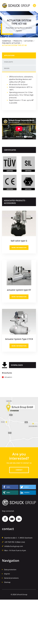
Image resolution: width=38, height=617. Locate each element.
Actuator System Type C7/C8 (19, 339)
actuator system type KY (19, 290)
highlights (8, 62)
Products (17, 41)
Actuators (8, 377)
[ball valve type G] (19, 211)
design (6, 68)
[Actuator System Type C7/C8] (19, 310)
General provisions (11, 578)
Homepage (6, 41)
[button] (10, 487)
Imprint (7, 574)
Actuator (28, 41)
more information (19, 248)
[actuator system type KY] (19, 260)
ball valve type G (19, 240)
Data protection (10, 569)
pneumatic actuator (11, 43)
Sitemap (7, 582)
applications (9, 55)
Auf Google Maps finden (19, 422)
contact (19, 470)
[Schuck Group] (16, 5)
